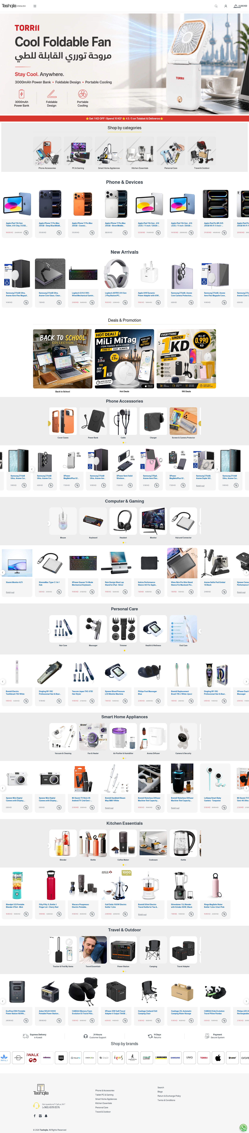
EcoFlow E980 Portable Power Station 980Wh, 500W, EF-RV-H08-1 (213, 1012)
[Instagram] (40, 1115)
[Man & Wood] (68, 1057)
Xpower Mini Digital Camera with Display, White (213, 799)
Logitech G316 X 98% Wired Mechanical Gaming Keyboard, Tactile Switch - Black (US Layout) (50, 294)
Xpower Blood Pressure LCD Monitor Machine (49, 692)
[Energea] (11, 1057)
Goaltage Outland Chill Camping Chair (81, 1012)
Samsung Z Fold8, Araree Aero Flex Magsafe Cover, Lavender (182, 294)
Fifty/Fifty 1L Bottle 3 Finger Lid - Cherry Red (48, 905)
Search (161, 1087)
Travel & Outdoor (124, 930)
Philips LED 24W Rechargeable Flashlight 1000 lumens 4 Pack (181, 1012)
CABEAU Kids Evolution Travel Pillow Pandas (148, 1012)
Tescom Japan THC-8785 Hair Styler (16, 692)
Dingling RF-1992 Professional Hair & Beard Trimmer (149, 692)
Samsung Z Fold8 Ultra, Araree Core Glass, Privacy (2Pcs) (177, 477)
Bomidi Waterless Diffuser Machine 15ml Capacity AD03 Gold (83, 799)
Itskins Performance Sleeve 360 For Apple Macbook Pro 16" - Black (82, 583)
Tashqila (44, 1130)
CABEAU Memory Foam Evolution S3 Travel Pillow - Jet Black (17, 1012)
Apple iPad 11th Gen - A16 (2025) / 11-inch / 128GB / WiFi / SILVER (115, 224)
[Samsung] (97, 1057)
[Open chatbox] (243, 1127)
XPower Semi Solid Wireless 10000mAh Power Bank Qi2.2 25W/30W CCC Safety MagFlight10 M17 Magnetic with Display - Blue (71, 477)
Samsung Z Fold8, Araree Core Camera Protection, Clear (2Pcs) (148, 294)
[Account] (225, 6)
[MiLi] (211, 1057)
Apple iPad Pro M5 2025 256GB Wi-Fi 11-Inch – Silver (213, 224)
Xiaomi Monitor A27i (212, 582)
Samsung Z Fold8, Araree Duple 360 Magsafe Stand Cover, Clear (150, 477)
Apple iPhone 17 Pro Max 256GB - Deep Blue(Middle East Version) (17, 224)
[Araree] (168, 1057)
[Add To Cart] (26, 232)
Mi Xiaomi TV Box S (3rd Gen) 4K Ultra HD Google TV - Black (181, 799)
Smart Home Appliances (124, 716)
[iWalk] (239, 1057)
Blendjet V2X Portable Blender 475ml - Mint (15, 905)
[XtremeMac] (182, 1057)
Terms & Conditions (166, 1100)
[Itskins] (225, 1057)
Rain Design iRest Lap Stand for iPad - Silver (48, 583)
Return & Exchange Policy (169, 1096)
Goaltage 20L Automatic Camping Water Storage (115, 1012)
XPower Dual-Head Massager (179, 692)
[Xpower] (154, 1057)
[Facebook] (34, 1115)
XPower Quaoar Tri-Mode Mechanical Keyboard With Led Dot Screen (16, 583)
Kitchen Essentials (124, 823)
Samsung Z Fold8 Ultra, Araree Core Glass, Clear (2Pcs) (16, 294)
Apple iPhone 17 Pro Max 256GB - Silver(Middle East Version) (82, 224)
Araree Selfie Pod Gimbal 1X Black (148, 583)
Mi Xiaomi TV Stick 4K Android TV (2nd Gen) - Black (15, 799)
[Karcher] (82, 1057)
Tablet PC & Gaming (104, 1095)
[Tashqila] (9, 6)
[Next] (31, 469)
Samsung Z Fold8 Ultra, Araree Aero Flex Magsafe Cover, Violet (44, 477)
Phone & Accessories (104, 1090)
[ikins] (39, 1057)
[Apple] (139, 1057)
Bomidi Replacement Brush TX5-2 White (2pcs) (115, 692)
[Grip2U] (25, 1057)
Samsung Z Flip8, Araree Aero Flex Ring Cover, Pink (97, 477)
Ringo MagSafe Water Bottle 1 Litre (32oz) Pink (214, 905)
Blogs (160, 1092)
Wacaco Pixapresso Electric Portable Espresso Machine (80, 905)
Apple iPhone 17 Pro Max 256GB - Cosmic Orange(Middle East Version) (49, 224)
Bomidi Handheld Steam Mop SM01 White (49, 799)
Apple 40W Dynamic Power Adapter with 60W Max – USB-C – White (115, 294)
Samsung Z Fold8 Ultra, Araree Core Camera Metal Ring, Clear (215, 294)
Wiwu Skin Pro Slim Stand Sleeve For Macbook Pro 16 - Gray (116, 583)
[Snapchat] (46, 1115)
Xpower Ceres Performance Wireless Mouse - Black (180, 583)
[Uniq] (111, 1057)
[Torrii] (125, 1057)
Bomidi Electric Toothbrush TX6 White (213, 692)
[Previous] (48, 423)
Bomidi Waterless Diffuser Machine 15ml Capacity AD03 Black (116, 799)
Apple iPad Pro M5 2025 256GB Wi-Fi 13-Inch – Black (180, 224)
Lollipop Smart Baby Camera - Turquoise (146, 799)
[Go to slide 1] (123, 442)
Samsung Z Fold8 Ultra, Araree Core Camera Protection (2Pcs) (204, 477)
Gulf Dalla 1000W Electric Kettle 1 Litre (115, 905)
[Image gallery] (47, 151)
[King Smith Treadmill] (54, 1057)
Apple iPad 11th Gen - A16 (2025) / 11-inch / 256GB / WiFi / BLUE (148, 224)
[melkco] (196, 1057)
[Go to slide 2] (125, 442)
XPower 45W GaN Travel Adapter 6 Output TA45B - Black (49, 1012)
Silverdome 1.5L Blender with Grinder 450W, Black (181, 905)
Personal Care (124, 609)
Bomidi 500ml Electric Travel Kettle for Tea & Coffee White (147, 905)
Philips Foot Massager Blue (81, 692)
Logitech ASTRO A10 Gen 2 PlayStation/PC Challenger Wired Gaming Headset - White (83, 294)
